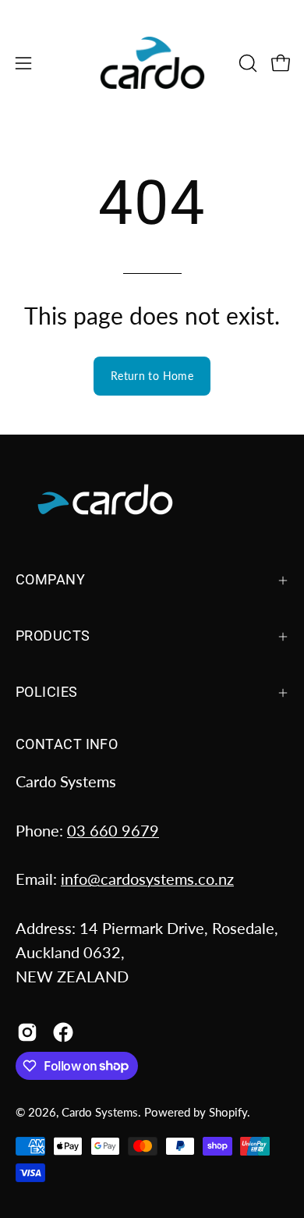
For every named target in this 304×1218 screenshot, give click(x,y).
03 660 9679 (113, 830)
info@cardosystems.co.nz (147, 878)
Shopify (228, 1112)
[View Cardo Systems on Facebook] (63, 1032)
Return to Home (152, 375)
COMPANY (50, 580)
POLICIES (47, 692)
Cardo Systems (100, 1112)
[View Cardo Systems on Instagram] (27, 1032)
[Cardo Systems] (152, 63)
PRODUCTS (53, 636)
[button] (246, 63)
